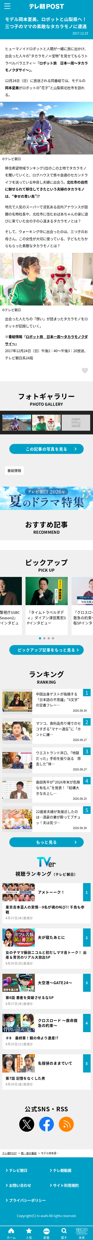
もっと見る (46, 842)
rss (66, 1124)
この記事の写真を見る (46, 449)
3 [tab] (49, 638)
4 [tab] (53, 638)
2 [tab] (44, 638)
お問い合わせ (20, 1185)
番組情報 (14, 470)
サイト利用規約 (66, 1185)
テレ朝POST (46, 6)
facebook (46, 1124)
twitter (26, 1124)
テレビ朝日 (18, 1170)
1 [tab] (40, 638)
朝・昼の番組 (29, 1153)
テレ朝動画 (62, 1170)
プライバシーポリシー (27, 1200)
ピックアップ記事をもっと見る (46, 650)
